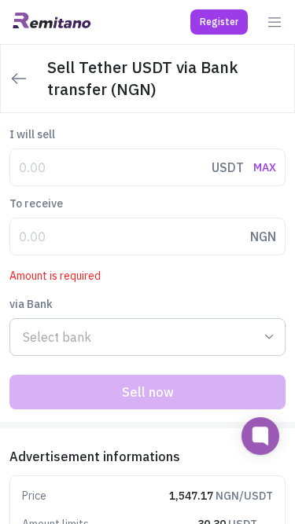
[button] (219, 22)
